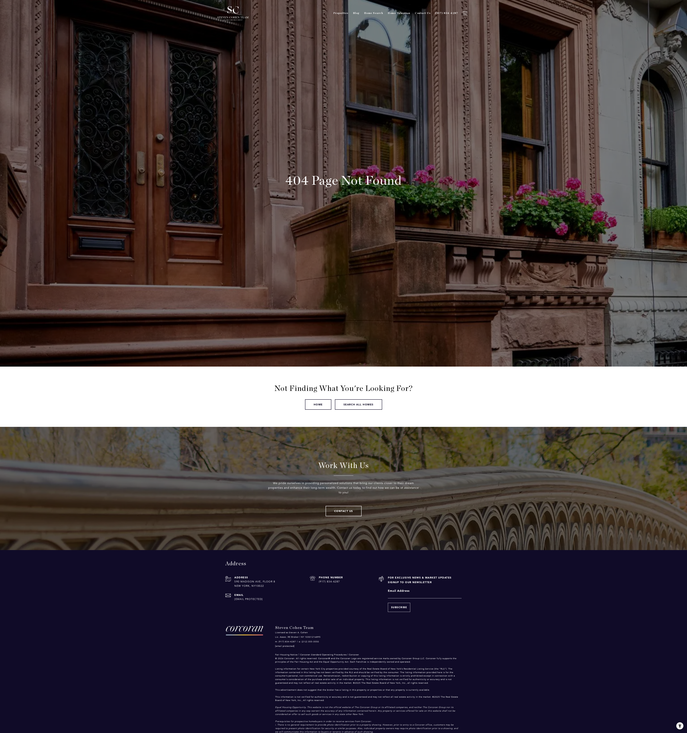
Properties (340, 13)
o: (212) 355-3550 (309, 641)
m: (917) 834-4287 (285, 641)
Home (318, 404)
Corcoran (354, 654)
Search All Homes (359, 404)
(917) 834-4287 (329, 581)
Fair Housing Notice (286, 654)
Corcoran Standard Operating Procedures (323, 654)
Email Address (399, 590)
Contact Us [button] (343, 511)
